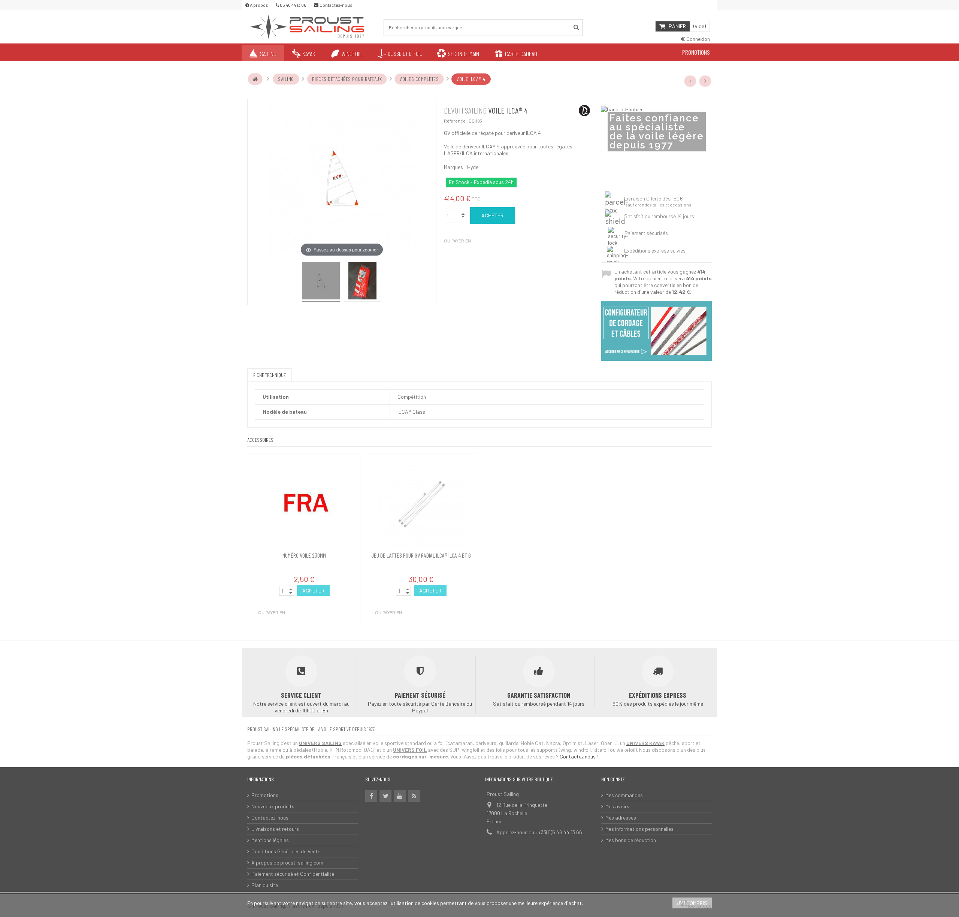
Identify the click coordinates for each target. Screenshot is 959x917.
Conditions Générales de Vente (285, 851)
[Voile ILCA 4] (321, 282)
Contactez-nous (269, 817)
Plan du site (264, 885)
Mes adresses (620, 817)
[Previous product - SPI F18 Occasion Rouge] (690, 81)
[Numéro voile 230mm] (304, 503)
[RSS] (414, 796)
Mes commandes (624, 795)
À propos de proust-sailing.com (287, 862)
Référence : (456, 120)
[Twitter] (385, 796)
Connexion (697, 39)
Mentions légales (270, 840)
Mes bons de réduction (630, 840)
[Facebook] (371, 796)
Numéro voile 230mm (304, 555)
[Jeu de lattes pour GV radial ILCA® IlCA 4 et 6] (421, 503)
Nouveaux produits (272, 806)
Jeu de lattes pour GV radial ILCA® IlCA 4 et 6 (421, 555)
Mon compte (613, 779)
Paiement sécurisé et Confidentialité (292, 874)
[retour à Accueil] (255, 79)
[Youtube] (400, 796)
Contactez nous (578, 756)
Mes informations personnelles (639, 829)
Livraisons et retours (275, 829)
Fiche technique (269, 375)
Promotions (264, 795)
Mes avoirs (617, 806)
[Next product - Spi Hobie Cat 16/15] (705, 81)
